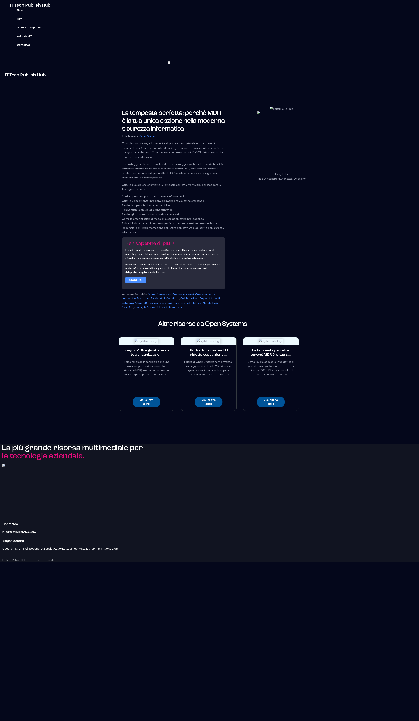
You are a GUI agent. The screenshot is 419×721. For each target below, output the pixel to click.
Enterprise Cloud (132, 302)
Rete (215, 302)
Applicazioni (164, 293)
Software (149, 307)
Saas (124, 307)
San (131, 307)
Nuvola (207, 302)
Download (136, 280)
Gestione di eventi (161, 302)
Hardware (179, 302)
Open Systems (148, 136)
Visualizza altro (146, 401)
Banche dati (158, 298)
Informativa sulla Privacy (146, 268)
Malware (196, 302)
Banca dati (143, 298)
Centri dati (172, 298)
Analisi (151, 293)
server (138, 307)
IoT (188, 302)
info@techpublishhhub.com (19, 531)
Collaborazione (189, 298)
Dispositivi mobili (210, 298)
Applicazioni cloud (183, 293)
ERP (146, 302)
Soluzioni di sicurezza (169, 307)
